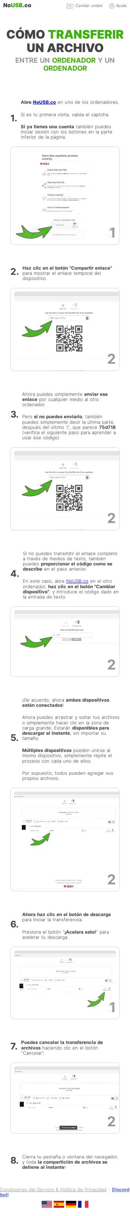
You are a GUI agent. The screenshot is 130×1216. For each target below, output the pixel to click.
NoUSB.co (44, 102)
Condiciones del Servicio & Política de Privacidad (53, 1189)
